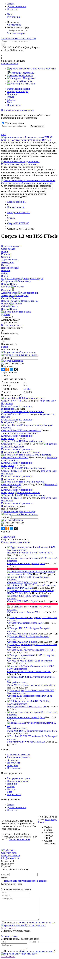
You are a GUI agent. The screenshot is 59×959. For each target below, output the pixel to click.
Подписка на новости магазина (17, 110)
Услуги (11, 97)
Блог (9, 102)
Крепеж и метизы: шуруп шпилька (19, 164)
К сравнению (25, 406)
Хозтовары (12, 760)
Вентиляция (13, 768)
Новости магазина (14, 123)
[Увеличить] (16, 311)
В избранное (7, 408)
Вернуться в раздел (11, 278)
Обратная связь (9, 853)
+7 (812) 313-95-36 (10, 47)
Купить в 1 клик (28, 355)
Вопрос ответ (14, 105)
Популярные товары (17, 91)
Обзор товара (8, 281)
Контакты (12, 9)
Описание (6, 290)
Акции (10, 3)
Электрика (12, 765)
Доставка (18, 360)
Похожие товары (10, 301)
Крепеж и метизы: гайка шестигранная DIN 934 (26, 140)
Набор (4, 284)
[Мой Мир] (11, 369)
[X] (16, 369)
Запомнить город (16, 33)
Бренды (11, 99)
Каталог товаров (9, 63)
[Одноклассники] (7, 369)
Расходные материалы (18, 757)
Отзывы (5, 298)
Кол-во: (6, 357)
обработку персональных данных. (36, 922)
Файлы (4, 306)
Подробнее (7, 403)
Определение (14, 24)
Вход (9, 14)
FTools (4, 347)
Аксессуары (7, 295)
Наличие (5, 303)
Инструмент (13, 762)
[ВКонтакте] (3, 369)
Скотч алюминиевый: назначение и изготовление (26, 183)
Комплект (6, 286)
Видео (4, 309)
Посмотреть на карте (19, 839)
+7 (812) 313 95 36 (10, 855)
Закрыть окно (8, 536)
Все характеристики (11, 325)
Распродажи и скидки (18, 88)
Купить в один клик (35, 925)
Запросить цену (28, 352)
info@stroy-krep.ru (30, 47)
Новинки (12, 94)
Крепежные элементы (18, 754)
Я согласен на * (29, 922)
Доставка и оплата (16, 6)
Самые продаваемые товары (15, 542)
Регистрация (13, 17)
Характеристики (9, 293)
